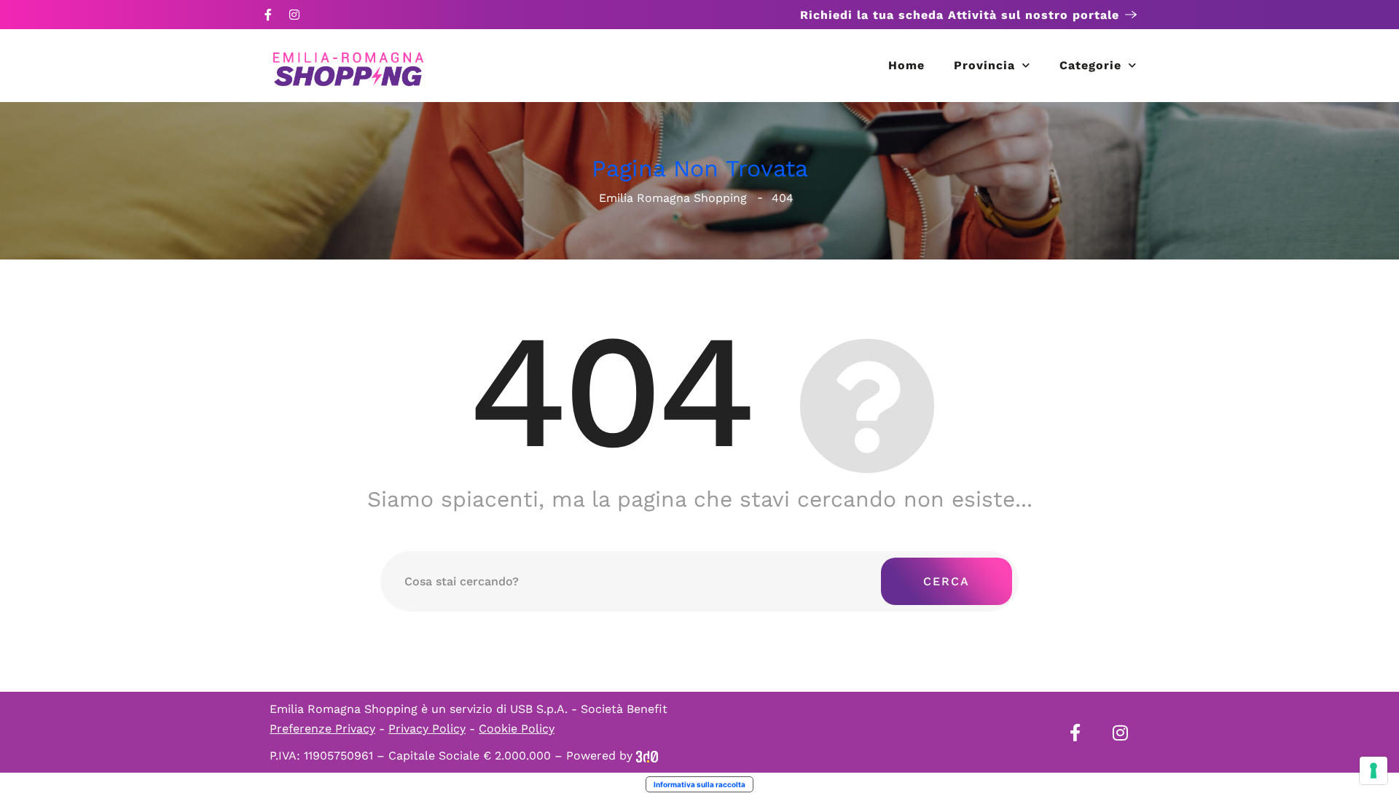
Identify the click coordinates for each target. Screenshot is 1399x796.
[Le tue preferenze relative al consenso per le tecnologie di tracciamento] (1373, 770)
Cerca (946, 581)
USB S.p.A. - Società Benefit (588, 709)
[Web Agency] (647, 755)
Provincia (984, 65)
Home (906, 65)
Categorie (1090, 65)
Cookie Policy (516, 728)
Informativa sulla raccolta (699, 784)
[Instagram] (294, 14)
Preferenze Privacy (322, 728)
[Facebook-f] (268, 14)
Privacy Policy (427, 728)
